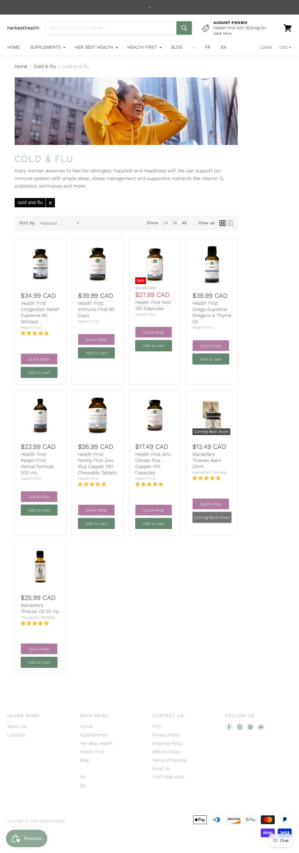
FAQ (156, 726)
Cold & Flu (45, 66)
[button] (35, 333)
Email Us (161, 768)
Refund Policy (166, 751)
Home (13, 47)
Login (266, 47)
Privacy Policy (166, 735)
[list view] (230, 223)
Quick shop (39, 359)
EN (224, 47)
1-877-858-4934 (168, 777)
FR (208, 47)
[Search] (184, 28)
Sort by (27, 222)
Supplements (46, 47)
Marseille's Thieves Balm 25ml (207, 460)
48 (184, 222)
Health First (143, 47)
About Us (16, 726)
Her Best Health (95, 47)
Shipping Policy (167, 743)
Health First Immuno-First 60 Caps (96, 309)
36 (175, 222)
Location (16, 735)
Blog (176, 47)
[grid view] (222, 223)
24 (165, 222)
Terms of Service (169, 760)
